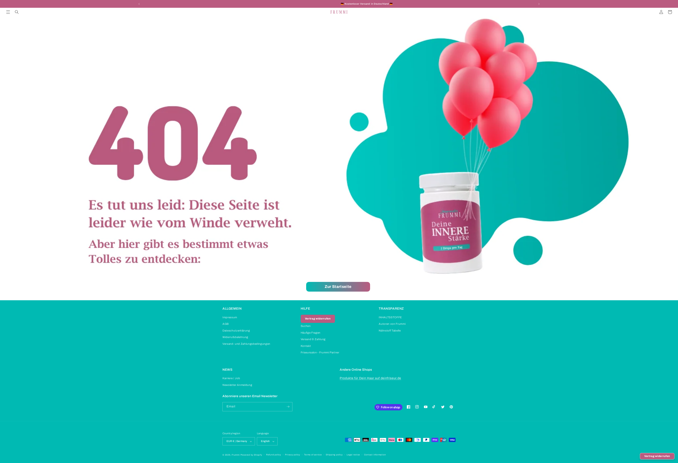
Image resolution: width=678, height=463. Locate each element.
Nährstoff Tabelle (390, 330)
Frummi (236, 455)
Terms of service (313, 454)
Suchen (306, 325)
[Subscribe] (288, 406)
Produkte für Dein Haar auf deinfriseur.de (370, 378)
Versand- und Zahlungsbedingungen (246, 343)
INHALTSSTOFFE (390, 317)
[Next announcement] (539, 4)
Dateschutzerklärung (236, 330)
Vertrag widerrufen (657, 456)
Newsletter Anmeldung (237, 384)
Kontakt (306, 345)
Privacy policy (292, 454)
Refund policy (273, 454)
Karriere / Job (231, 378)
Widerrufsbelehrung (235, 337)
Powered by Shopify (251, 455)
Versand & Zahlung (313, 339)
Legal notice (353, 454)
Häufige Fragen (310, 332)
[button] (8, 12)
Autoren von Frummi (392, 323)
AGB (225, 323)
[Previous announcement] (139, 4)
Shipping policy (334, 454)
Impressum (229, 317)
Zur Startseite (338, 287)
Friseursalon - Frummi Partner (320, 352)
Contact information (375, 454)
